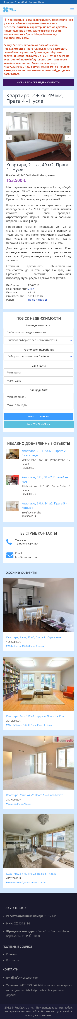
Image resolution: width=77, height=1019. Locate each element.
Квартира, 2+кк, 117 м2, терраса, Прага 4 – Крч (35, 716)
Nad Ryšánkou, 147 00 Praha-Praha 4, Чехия (30, 725)
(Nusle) (42, 299)
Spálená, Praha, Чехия (19, 803)
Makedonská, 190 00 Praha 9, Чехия (26, 646)
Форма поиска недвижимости (38, 82)
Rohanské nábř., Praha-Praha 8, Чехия (27, 882)
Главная (11, 954)
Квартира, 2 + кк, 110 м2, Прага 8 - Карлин (32, 873)
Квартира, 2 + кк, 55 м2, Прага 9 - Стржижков (33, 637)
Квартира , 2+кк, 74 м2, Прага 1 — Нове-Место (34, 795)
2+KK (31, 288)
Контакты (12, 960)
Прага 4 (33, 299)
